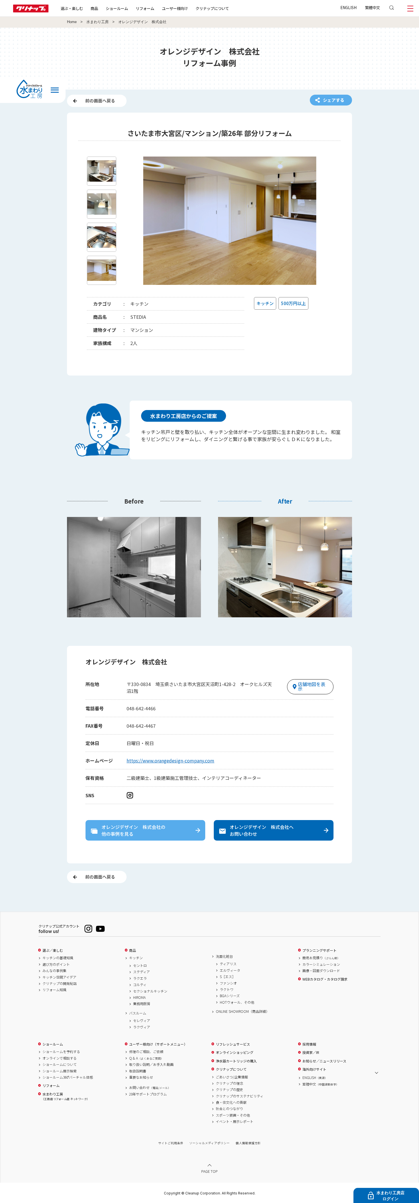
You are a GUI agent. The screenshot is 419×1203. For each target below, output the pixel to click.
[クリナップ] (30, 11)
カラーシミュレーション (321, 964)
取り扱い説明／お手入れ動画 (151, 1064)
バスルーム (137, 1013)
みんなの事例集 (54, 970)
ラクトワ (226, 989)
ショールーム (117, 8)
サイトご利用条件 (170, 1143)
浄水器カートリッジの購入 (236, 1061)
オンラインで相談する (59, 1058)
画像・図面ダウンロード (321, 970)
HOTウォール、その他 (237, 1002)
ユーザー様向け (175, 8)
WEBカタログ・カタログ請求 (324, 979)
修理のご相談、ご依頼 (146, 1051)
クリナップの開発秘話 (59, 983)
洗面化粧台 (224, 956)
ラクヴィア (141, 1027)
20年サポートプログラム (148, 1094)
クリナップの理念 (229, 1083)
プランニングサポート (319, 950)
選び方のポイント (56, 964)
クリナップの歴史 (229, 1089)
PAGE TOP (209, 1171)
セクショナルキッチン (150, 991)
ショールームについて (59, 1064)
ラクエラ (140, 978)
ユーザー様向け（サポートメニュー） (158, 1044)
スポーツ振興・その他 (233, 1115)
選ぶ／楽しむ (52, 950)
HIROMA (139, 997)
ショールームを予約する (61, 1051)
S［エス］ (227, 976)
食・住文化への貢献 (231, 1102)
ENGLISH (348, 7)
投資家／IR (310, 1052)
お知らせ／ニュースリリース (324, 1061)
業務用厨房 (141, 1003)
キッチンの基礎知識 (57, 957)
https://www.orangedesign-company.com (170, 760)
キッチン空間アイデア (59, 977)
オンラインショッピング (234, 1052)
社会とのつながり (229, 1108)
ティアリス (228, 963)
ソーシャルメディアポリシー (209, 1143)
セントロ (140, 965)
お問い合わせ (150, 1087)
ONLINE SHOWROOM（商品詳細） (242, 1011)
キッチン (136, 957)
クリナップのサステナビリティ (239, 1096)
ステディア (141, 971)
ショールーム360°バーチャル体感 (67, 1077)
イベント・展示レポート (234, 1121)
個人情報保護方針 (248, 1143)
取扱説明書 (137, 1071)
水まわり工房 (97, 22)
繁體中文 (372, 7)
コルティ (140, 984)
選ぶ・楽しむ (72, 8)
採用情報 (309, 1044)
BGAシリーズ (230, 995)
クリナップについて (212, 8)
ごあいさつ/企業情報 (232, 1077)
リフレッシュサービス (233, 1044)
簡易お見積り (321, 957)
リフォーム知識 (54, 989)
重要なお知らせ (141, 1077)
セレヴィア (141, 1020)
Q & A (146, 1058)
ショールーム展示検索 (59, 1071)
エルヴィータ (230, 970)
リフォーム (145, 8)
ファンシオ (228, 983)
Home (72, 22)
